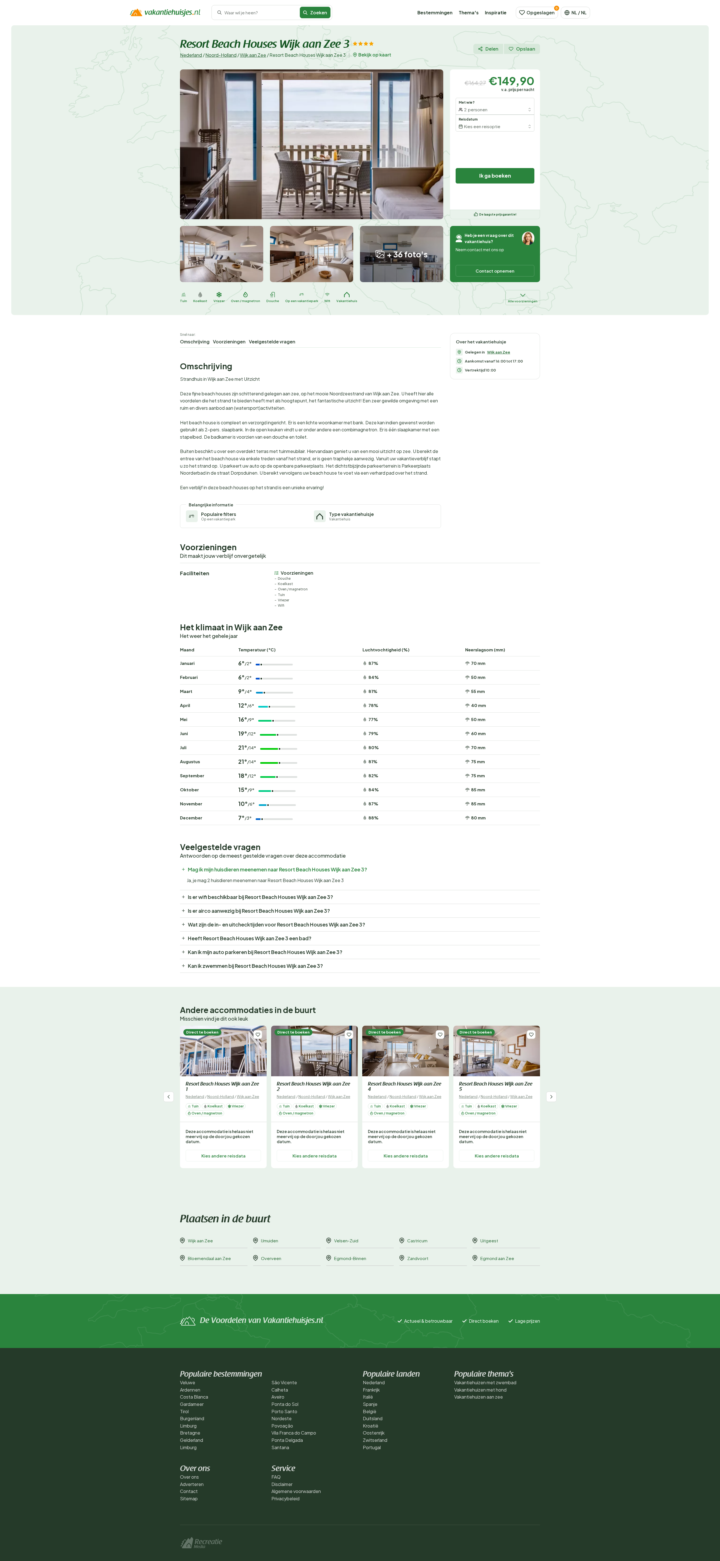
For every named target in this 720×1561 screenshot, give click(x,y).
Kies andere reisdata (223, 1155)
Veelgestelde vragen (272, 342)
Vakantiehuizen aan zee (478, 1397)
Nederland (191, 55)
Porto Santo (284, 1411)
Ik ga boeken (495, 175)
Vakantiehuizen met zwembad (485, 1382)
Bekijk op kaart (374, 55)
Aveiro (277, 1397)
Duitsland (372, 1418)
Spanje (370, 1404)
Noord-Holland (221, 55)
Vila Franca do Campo (293, 1433)
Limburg (188, 1426)
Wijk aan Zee (253, 55)
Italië (368, 1397)
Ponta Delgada (287, 1440)
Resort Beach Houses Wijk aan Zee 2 (313, 1087)
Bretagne (190, 1433)
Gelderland (191, 1440)
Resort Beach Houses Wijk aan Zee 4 (404, 1087)
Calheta (279, 1390)
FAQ (276, 1477)
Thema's (469, 12)
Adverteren (192, 1484)
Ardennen (190, 1390)
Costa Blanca (194, 1397)
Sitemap (189, 1498)
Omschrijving (195, 342)
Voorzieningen (229, 342)
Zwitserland (375, 1440)
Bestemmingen (435, 12)
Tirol (184, 1411)
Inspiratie (496, 12)
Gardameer (192, 1404)
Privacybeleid (285, 1498)
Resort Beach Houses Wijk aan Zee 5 (495, 1087)
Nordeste (281, 1418)
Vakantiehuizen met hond (480, 1390)
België (369, 1411)
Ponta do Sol (284, 1404)
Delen (491, 49)
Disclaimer (281, 1484)
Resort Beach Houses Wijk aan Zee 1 (222, 1087)
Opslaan (525, 49)
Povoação (282, 1426)
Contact (189, 1491)
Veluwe (187, 1382)
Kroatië (370, 1426)
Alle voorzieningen (522, 301)
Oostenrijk (373, 1433)
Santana (280, 1447)
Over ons (189, 1477)
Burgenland (192, 1418)
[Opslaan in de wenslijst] (257, 1034)
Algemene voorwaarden (296, 1491)
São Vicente (284, 1382)
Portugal (372, 1447)
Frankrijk (371, 1390)
